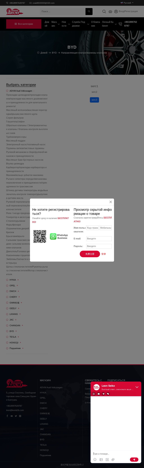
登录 (103, 254)
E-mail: (77, 238)
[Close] (110, 202)
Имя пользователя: (80, 230)
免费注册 (89, 254)
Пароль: (78, 246)
